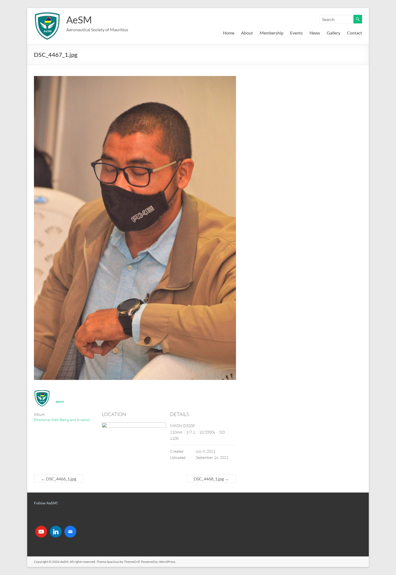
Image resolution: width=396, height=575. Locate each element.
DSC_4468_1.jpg (211, 478)
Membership (271, 32)
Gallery (333, 32)
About (247, 32)
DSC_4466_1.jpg (58, 478)
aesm (59, 401)
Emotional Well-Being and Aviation (62, 419)
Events (296, 32)
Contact (354, 32)
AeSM (79, 20)
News (315, 32)
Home (228, 32)
